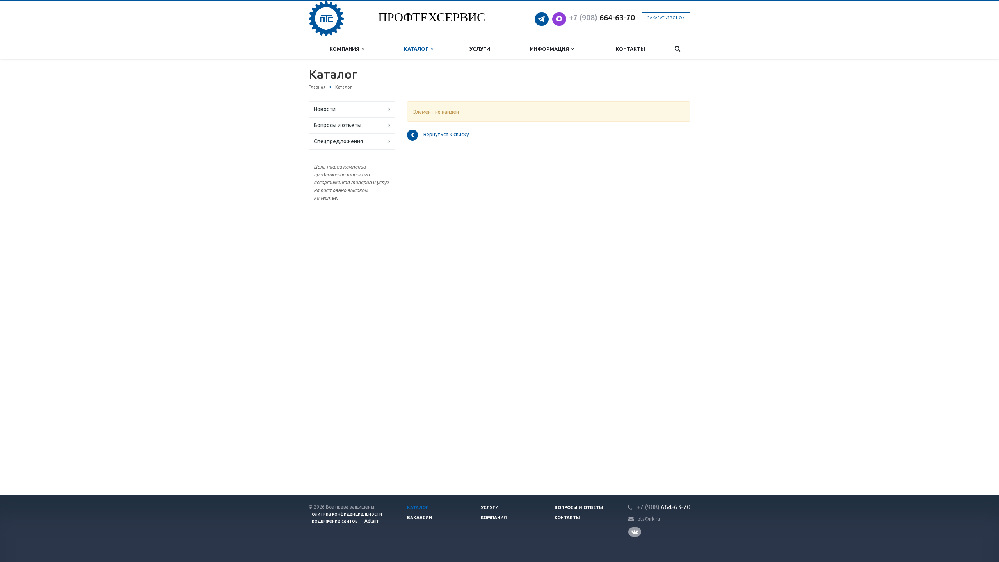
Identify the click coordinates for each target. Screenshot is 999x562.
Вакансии (419, 517)
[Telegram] (542, 16)
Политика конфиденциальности (345, 513)
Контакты (630, 49)
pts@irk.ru (649, 518)
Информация (550, 49)
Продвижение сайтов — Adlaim (344, 520)
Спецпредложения (338, 141)
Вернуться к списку (446, 134)
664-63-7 (600, 17)
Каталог (417, 49)
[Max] (559, 16)
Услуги (479, 49)
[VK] (636, 532)
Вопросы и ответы (337, 125)
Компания (345, 49)
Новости (325, 109)
